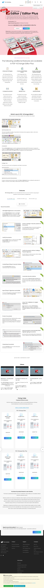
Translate (41, 8)
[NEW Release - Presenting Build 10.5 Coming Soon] (7, 371)
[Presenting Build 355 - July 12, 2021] (36, 371)
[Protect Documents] (32, 319)
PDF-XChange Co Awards (38, 551)
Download (17, 28)
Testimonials (19, 572)
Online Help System (26, 544)
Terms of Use (36, 553)
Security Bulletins (26, 552)
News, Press (36, 546)
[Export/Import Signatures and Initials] (32, 292)
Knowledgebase (25, 550)
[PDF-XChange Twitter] (3, 555)
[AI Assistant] (11, 139)
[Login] (37, 2)
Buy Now (13, 548)
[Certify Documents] (32, 240)
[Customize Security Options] (11, 279)
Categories (22, 203)
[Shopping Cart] (35, 2)
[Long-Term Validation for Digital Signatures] (11, 306)
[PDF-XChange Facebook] (1, 555)
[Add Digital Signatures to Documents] (32, 213)
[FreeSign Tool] (11, 156)
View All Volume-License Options (22, 407)
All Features (11, 198)
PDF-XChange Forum (26, 548)
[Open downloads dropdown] (21, 28)
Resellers (19, 568)
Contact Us (37, 532)
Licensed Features (22, 198)
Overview (21, 5)
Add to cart (8, 438)
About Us (35, 544)
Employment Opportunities (22, 565)
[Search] (32, 2)
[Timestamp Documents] (32, 346)
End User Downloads (15, 544)
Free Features (33, 198)
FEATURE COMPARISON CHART (22, 357)
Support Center (25, 546)
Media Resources (20, 570)
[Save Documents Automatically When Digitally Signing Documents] (11, 333)
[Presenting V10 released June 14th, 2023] (21, 371)
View (26, 28)
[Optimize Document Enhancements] (11, 171)
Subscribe (19, 563)
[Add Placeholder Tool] (11, 123)
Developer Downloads (15, 546)
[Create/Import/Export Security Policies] (32, 266)
